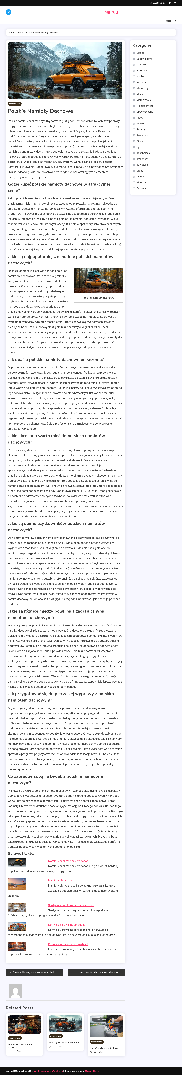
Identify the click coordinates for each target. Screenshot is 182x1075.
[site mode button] (168, 21)
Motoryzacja (14, 104)
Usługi (140, 176)
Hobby (140, 76)
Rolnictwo (142, 135)
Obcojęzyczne (145, 111)
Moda (140, 94)
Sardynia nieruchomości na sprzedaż (71, 905)
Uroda (140, 170)
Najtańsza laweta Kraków (104, 1048)
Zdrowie (141, 188)
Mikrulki (112, 12)
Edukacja (142, 70)
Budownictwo (144, 58)
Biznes (140, 52)
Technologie (144, 152)
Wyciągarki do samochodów (64, 1042)
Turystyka (142, 164)
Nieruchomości (145, 105)
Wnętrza (141, 182)
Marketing (142, 88)
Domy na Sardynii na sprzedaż (66, 924)
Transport (142, 158)
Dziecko (141, 64)
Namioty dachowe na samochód (68, 861)
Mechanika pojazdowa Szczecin (20, 1046)
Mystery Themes (93, 1071)
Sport (140, 147)
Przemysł (142, 129)
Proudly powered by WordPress (48, 1071)
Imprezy (141, 82)
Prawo (140, 123)
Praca (140, 117)
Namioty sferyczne (60, 880)
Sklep (140, 141)
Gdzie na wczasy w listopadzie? (68, 944)
